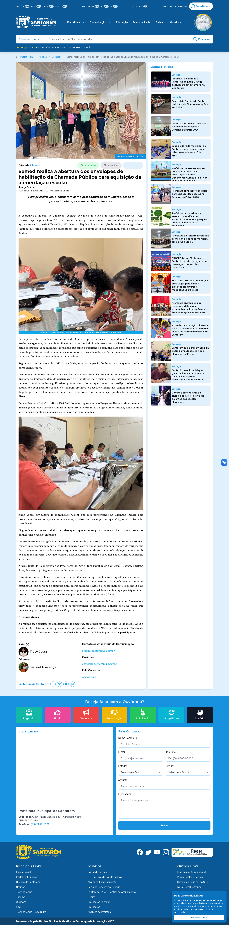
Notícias (43, 56)
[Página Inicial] (36, 22)
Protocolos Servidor (99, 902)
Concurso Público (44, 47)
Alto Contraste (90, 6)
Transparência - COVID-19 (31, 911)
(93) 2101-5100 (40, 824)
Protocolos (94, 906)
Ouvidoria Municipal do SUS (192, 882)
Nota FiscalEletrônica (189, 887)
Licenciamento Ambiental (191, 872)
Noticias (20, 887)
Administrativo (181, 6)
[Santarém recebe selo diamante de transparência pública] (203, 22)
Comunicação (98, 22)
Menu (36, 6)
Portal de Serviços (98, 872)
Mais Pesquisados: (25, 47)
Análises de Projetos (99, 911)
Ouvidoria (176, 22)
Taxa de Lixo (75, 47)
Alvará (87, 47)
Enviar (164, 825)
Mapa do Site (167, 6)
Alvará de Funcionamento (102, 882)
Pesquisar (204, 39)
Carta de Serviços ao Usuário (104, 887)
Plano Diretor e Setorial (190, 877)
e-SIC (19, 906)
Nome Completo (127, 737)
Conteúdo (22, 6)
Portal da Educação (27, 877)
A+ (104, 6)
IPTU (64, 47)
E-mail (122, 751)
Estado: (122, 766)
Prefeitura (73, 22)
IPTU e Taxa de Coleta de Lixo (105, 877)
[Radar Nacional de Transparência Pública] (192, 852)
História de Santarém (28, 882)
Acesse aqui (89, 677)
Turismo (160, 22)
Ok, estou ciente (199, 917)
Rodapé (61, 6)
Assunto (122, 780)
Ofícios (91, 897)
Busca (48, 6)
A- (113, 6)
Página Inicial (26, 56)
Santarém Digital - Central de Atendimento (112, 892)
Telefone (171, 751)
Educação (122, 22)
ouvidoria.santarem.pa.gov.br (99, 663)
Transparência (141, 22)
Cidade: (170, 766)
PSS (57, 47)
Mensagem (124, 794)
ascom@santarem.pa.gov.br (98, 650)
